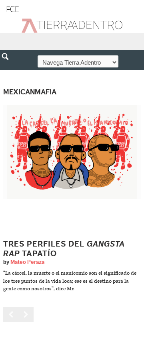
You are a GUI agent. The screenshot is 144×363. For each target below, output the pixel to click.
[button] (8, 73)
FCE (12, 9)
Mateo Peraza (27, 262)
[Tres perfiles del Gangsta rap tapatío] (72, 152)
